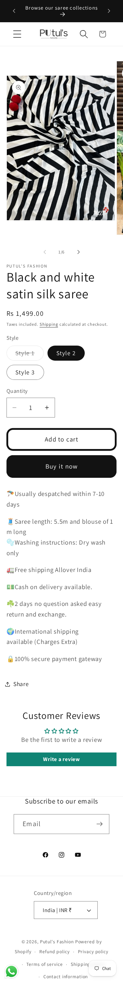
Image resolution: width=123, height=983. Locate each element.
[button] (17, 34)
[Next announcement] (109, 10)
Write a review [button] (61, 759)
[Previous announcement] (14, 10)
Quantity (17, 391)
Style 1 (29, 355)
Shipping (49, 324)
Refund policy (54, 951)
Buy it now (61, 466)
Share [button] (21, 684)
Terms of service (44, 964)
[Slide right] (78, 252)
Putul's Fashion (57, 941)
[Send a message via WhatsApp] (11, 971)
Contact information (65, 976)
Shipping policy (88, 964)
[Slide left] (44, 252)
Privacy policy (93, 951)
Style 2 (66, 353)
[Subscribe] (99, 824)
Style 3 (25, 372)
